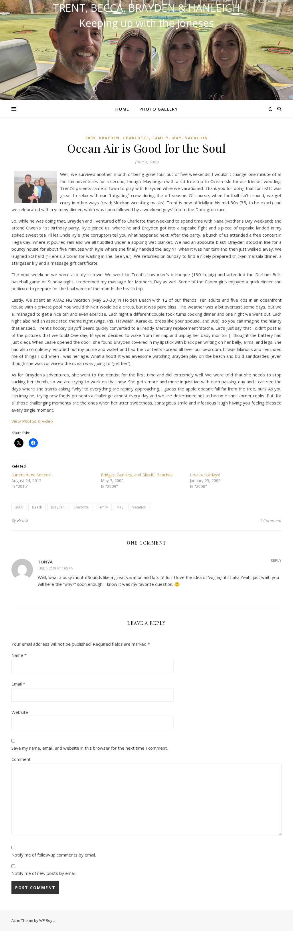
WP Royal (47, 920)
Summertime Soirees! (31, 475)
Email (18, 684)
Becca (22, 520)
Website (19, 712)
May (177, 137)
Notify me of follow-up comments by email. (53, 855)
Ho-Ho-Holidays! (205, 475)
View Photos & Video (32, 421)
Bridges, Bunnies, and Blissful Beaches (137, 475)
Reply (276, 560)
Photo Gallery (158, 109)
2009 (90, 137)
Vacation (196, 137)
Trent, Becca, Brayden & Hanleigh (146, 8)
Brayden (109, 137)
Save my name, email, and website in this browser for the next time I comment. (89, 748)
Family (161, 137)
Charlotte (136, 137)
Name (19, 655)
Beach (37, 507)
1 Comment (271, 520)
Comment (21, 759)
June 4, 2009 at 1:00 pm (56, 568)
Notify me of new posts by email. (43, 873)
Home (122, 109)
